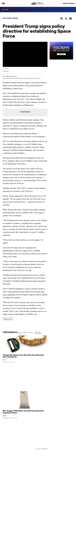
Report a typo (8, 319)
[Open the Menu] (3, 3)
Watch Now (68, 3)
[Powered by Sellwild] (45, 448)
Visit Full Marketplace (38, 332)
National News (10, 18)
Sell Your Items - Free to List (25, 333)
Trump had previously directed (32, 281)
